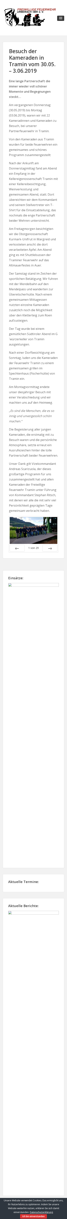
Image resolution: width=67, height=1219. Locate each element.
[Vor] (49, 548)
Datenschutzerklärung (41, 1212)
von (33, 548)
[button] (60, 18)
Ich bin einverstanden (33, 1216)
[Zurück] (17, 548)
